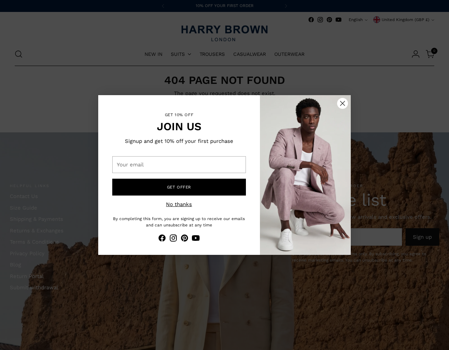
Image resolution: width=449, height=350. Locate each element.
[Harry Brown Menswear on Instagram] (173, 239)
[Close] (342, 103)
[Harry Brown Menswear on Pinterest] (184, 239)
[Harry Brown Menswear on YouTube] (196, 239)
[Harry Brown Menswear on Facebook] (162, 239)
